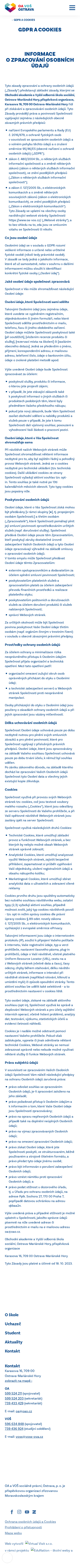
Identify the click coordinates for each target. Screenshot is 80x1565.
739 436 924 (14, 1429)
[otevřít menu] (72, 8)
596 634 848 (14, 1424)
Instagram (19, 1512)
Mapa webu (13, 1533)
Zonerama (34, 1512)
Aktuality (14, 1342)
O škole (12, 1314)
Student (12, 1333)
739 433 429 (14, 1403)
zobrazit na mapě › (18, 1381)
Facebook (12, 1512)
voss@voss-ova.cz (29, 1436)
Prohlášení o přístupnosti (23, 1527)
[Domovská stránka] (21, 8)
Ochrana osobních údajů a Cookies (30, 1522)
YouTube (27, 1512)
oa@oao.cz (24, 1411)
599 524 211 (13, 1393)
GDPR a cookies (24, 20)
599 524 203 (14, 1398)
